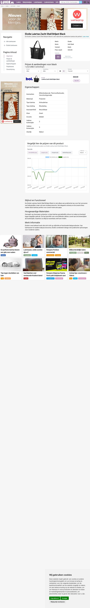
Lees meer (86, 36)
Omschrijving (10, 69)
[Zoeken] (80, 2)
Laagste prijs (44, 152)
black (18, 6)
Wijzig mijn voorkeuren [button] (58, 602)
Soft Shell (71, 44)
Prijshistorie (10, 66)
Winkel (28, 69)
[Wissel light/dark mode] (89, 2)
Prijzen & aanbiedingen (10, 60)
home (2, 6)
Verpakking (45, 69)
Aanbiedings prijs (67, 152)
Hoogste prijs (55, 152)
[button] (86, 2)
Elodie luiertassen (11, 45)
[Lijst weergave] (63, 71)
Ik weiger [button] (64, 598)
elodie (7, 6)
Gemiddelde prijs (33, 152)
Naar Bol (77, 80)
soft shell (13, 6)
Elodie (70, 41)
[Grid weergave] (60, 71)
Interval (82, 150)
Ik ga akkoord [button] (55, 598)
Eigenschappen (11, 64)
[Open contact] (85, 2)
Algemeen (9, 56)
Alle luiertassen (11, 41)
